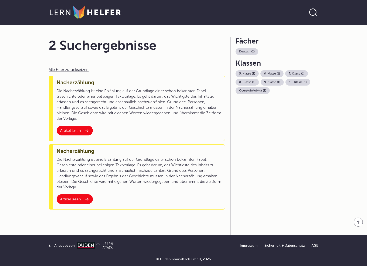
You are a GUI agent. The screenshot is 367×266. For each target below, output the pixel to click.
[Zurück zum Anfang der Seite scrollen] (358, 222)
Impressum (249, 245)
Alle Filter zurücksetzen (69, 70)
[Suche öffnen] (313, 12)
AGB (315, 245)
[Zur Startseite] (85, 12)
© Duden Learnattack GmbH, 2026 (183, 259)
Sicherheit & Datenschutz (284, 245)
